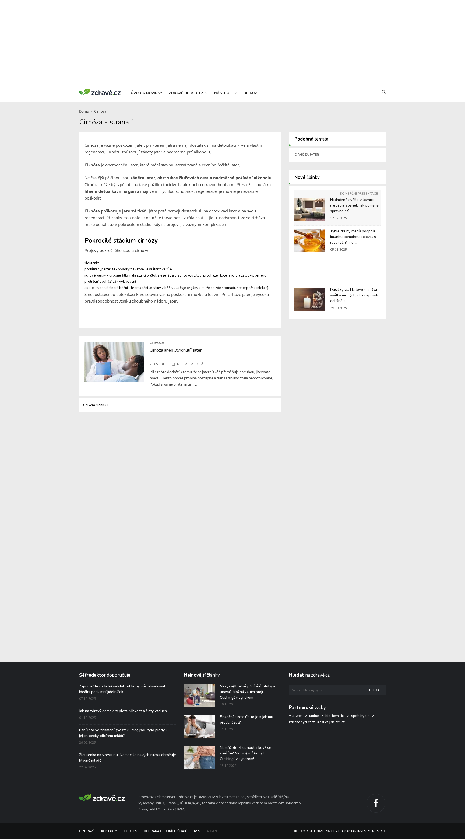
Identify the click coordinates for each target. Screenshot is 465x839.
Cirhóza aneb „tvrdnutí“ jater (176, 350)
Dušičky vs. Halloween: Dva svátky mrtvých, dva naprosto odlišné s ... (354, 295)
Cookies (130, 831)
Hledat (375, 690)
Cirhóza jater (306, 154)
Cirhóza (100, 111)
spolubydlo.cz (362, 716)
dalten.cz (338, 722)
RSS (197, 831)
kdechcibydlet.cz (302, 722)
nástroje (224, 93)
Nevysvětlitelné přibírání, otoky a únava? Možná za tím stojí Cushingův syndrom (247, 692)
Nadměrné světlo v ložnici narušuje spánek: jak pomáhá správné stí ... (354, 205)
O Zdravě (86, 831)
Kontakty (109, 831)
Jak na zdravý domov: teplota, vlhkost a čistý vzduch (123, 711)
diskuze (251, 93)
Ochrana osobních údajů (165, 831)
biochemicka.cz (337, 716)
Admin (212, 831)
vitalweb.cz (298, 716)
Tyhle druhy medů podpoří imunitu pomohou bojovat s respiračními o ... (353, 237)
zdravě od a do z (187, 93)
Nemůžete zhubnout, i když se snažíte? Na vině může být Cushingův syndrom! (245, 753)
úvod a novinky (146, 93)
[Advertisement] (232, 43)
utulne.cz (316, 716)
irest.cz (322, 722)
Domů (84, 111)
